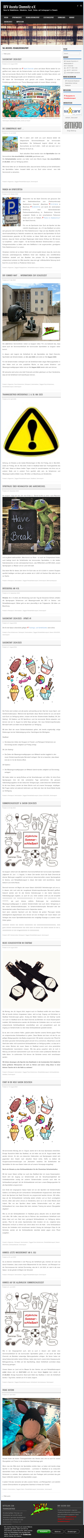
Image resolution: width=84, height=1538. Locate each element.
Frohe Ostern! (8, 1390)
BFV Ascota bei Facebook (72, 81)
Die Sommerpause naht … (13, 128)
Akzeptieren (44, 1531)
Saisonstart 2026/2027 (11, 59)
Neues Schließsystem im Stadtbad (17, 943)
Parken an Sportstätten (12, 189)
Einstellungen (27, 1534)
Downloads (61, 17)
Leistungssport (49, 17)
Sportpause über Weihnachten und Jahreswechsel (23, 486)
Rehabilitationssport (32, 17)
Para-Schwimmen (19, 384)
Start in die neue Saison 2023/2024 (17, 1082)
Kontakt (71, 17)
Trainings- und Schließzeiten (38, 628)
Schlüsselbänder (54, 1072)
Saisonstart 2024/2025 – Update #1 (16, 618)
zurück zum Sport (25, 120)
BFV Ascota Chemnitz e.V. (19, 6)
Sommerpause (42, 1382)
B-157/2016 (54, 204)
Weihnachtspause (52, 580)
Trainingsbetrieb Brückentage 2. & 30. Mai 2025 (22, 394)
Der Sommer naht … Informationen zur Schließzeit (24, 275)
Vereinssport (5, 120)
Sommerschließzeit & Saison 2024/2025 (19, 803)
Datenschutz (8, 22)
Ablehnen (58, 1531)
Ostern (22, 1489)
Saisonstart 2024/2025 (12, 642)
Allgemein (11, 118)
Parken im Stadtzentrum (52, 218)
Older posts (6, 54)
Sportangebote (17, 17)
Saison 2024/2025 (55, 632)
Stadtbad (41, 267)
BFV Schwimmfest (13, 935)
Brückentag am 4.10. (10, 588)
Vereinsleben (24, 118)
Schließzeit (34, 1382)
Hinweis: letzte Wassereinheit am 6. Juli (19, 1252)
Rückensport (48, 118)
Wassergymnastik (15, 120)
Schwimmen (56, 118)
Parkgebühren (23, 267)
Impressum (20, 22)
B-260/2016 (36, 207)
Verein (6, 17)
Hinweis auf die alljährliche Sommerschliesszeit (23, 1282)
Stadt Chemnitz (29, 69)
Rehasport (17, 118)
